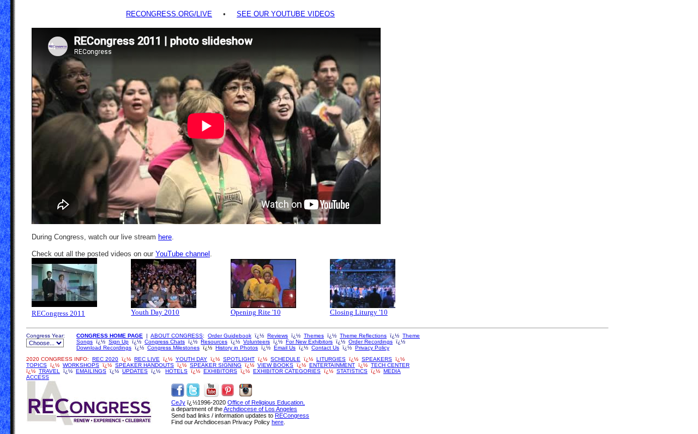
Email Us (285, 348)
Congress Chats (165, 342)
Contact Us (325, 348)
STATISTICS (352, 371)
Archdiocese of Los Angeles (260, 409)
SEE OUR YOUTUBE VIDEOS (286, 14)
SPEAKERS (377, 359)
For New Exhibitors (309, 342)
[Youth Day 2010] (163, 283)
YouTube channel (182, 254)
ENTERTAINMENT (332, 365)
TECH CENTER (390, 365)
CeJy (178, 402)
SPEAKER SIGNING (216, 365)
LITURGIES (331, 359)
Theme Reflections (363, 336)
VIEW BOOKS (275, 365)
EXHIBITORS (220, 371)
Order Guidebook (229, 336)
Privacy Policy (372, 348)
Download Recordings (103, 348)
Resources (214, 342)
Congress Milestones (173, 348)
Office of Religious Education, (266, 402)
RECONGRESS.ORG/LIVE (169, 14)
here (165, 237)
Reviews (277, 336)
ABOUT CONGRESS (177, 336)
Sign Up (119, 342)
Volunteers (256, 342)
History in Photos (236, 348)
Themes (314, 336)
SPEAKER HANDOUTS (144, 365)
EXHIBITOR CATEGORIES (287, 371)
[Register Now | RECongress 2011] (64, 282)
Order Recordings (370, 342)
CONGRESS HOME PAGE (109, 336)
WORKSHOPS (81, 365)
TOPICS (36, 365)
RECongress (292, 415)
